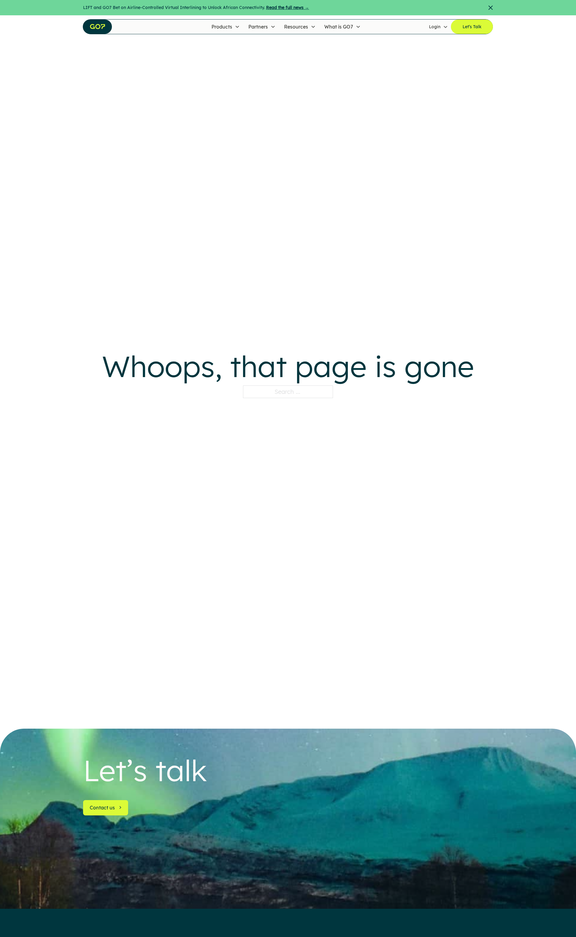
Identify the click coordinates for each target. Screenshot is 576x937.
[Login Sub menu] (445, 27)
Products (222, 27)
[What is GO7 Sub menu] (358, 27)
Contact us (102, 808)
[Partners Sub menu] (273, 27)
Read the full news (287, 7)
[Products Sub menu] (237, 27)
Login (434, 26)
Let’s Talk (472, 26)
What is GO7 (338, 27)
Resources (296, 27)
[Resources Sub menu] (313, 27)
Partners (258, 27)
